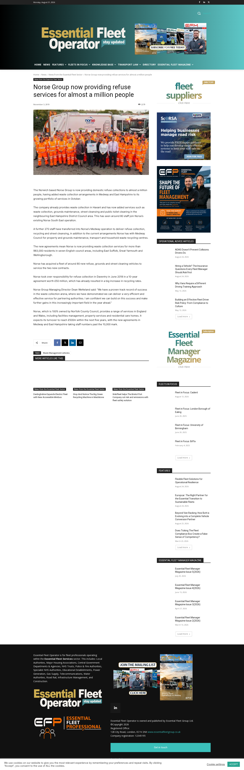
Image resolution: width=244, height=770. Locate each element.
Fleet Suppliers (188, 91)
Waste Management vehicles (56, 353)
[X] (209, 2)
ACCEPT (233, 764)
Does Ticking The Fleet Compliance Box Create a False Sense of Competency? (191, 533)
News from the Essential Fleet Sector (65, 74)
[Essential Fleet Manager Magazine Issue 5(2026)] (165, 572)
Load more (182, 316)
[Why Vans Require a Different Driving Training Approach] (165, 287)
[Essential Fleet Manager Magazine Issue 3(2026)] (165, 605)
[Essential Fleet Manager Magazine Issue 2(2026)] (165, 621)
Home (36, 74)
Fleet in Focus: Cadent (186, 392)
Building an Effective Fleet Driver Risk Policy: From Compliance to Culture (192, 302)
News (43, 74)
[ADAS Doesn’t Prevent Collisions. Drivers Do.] (165, 253)
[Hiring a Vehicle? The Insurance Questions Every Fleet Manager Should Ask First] (165, 270)
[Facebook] (200, 2)
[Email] (80, 342)
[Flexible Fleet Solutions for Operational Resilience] (165, 483)
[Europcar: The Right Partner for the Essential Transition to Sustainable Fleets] (165, 499)
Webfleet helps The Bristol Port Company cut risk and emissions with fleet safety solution (130, 397)
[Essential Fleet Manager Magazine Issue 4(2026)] (165, 589)
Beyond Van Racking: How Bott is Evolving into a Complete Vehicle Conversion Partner (192, 516)
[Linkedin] (204, 2)
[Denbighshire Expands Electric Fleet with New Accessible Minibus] (51, 378)
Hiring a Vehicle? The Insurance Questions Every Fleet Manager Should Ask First (191, 269)
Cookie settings (216, 764)
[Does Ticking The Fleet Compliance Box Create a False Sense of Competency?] (165, 534)
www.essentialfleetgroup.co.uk (164, 731)
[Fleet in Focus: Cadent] (165, 396)
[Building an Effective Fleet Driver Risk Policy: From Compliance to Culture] (165, 303)
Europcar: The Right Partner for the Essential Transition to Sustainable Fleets (191, 498)
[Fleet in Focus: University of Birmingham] (165, 429)
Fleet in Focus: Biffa (185, 441)
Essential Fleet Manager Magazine (189, 347)
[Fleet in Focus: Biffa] (165, 445)
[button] (203, 13)
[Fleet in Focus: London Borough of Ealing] (165, 413)
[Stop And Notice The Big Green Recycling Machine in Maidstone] (91, 378)
